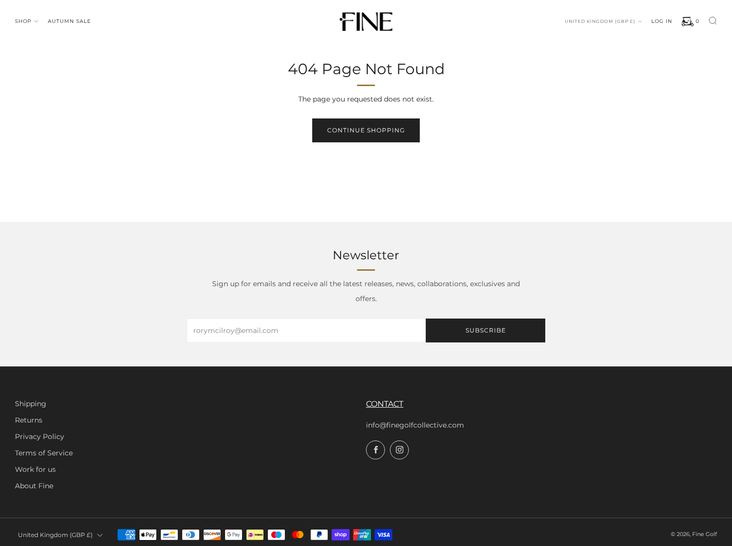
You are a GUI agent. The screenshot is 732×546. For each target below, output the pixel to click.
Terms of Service (44, 453)
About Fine (34, 486)
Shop (23, 21)
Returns (28, 420)
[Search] (713, 20)
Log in (661, 21)
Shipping (30, 404)
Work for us (35, 469)
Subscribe (486, 330)
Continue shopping (366, 130)
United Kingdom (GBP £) (600, 21)
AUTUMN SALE (69, 21)
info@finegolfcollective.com (415, 425)
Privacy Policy (39, 436)
